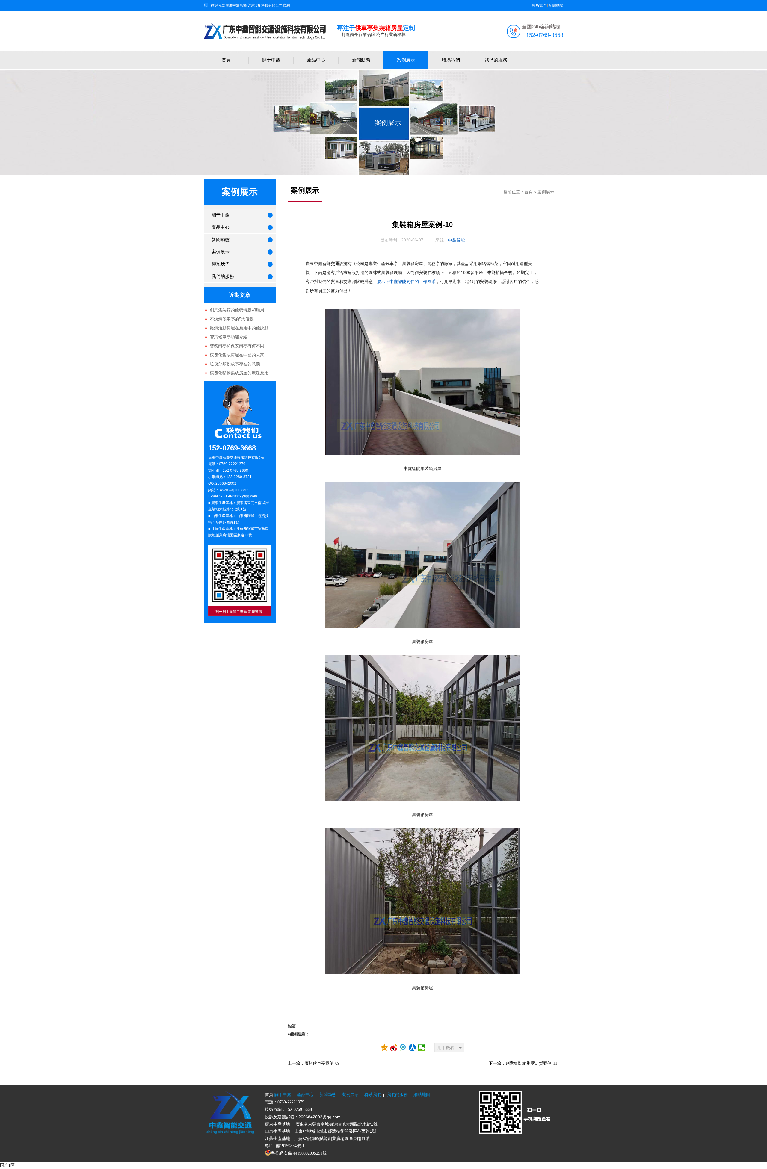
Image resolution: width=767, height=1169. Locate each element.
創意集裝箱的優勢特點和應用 (237, 310)
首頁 (226, 60)
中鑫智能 (456, 240)
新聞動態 (556, 5)
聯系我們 (539, 5)
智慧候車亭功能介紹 (228, 337)
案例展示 (406, 60)
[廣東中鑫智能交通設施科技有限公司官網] (268, 31)
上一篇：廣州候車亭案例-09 (313, 1063)
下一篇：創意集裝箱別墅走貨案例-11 (523, 1063)
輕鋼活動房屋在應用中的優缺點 (239, 328)
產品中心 (316, 60)
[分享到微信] (421, 1047)
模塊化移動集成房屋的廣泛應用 (239, 373)
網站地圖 (421, 1094)
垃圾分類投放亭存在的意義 (235, 364)
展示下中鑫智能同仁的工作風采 (406, 281)
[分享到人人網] (412, 1047)
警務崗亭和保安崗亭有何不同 (237, 346)
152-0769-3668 (544, 34)
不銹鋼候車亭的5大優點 (232, 319)
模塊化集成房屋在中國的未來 (237, 355)
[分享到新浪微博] (394, 1047)
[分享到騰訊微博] (403, 1047)
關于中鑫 (271, 60)
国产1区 (7, 1165)
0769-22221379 (290, 1102)
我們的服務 (496, 60)
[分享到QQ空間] (384, 1047)
